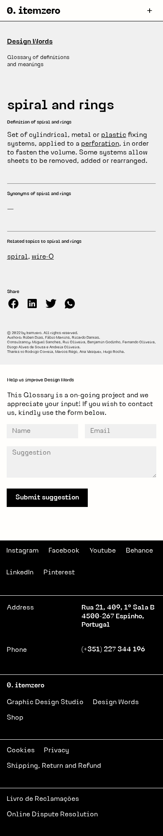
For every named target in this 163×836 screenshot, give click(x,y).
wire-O (43, 257)
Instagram (22, 551)
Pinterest (59, 572)
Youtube (102, 551)
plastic (113, 135)
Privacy (56, 750)
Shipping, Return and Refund (54, 766)
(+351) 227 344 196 (113, 649)
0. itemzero (33, 11)
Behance (139, 551)
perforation (100, 144)
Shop (15, 718)
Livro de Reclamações (43, 799)
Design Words (30, 42)
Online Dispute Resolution (52, 814)
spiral (17, 257)
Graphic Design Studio (45, 702)
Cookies (21, 750)
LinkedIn (19, 572)
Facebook (63, 551)
